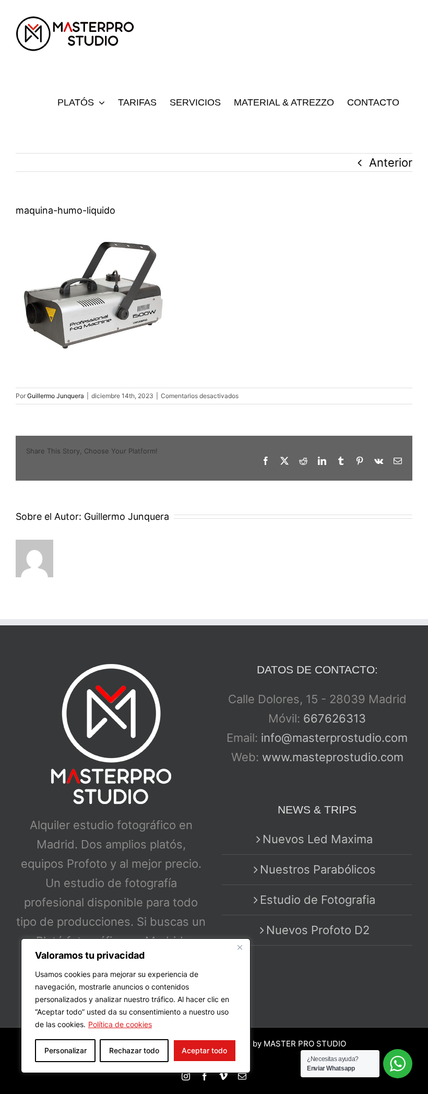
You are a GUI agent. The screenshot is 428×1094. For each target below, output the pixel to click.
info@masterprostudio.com (334, 737)
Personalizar (65, 1050)
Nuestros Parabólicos (318, 869)
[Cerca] (239, 947)
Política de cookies (120, 1024)
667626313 (334, 718)
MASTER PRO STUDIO (305, 1044)
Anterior (390, 162)
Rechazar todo (134, 1050)
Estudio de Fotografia (317, 899)
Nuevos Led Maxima (318, 839)
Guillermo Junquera (55, 396)
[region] (136, 1005)
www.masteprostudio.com (332, 757)
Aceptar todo (204, 1050)
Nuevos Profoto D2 (318, 930)
